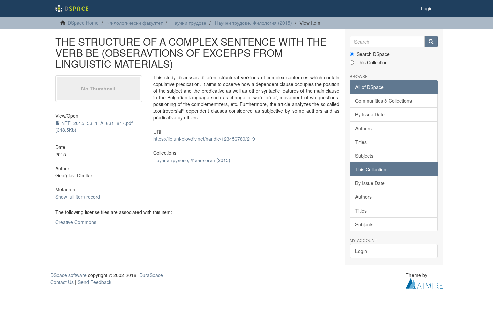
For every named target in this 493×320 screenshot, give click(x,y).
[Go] (431, 41)
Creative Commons (75, 222)
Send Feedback (94, 281)
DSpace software (68, 275)
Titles (361, 142)
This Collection (372, 62)
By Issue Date (370, 114)
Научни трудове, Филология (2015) (253, 22)
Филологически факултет (135, 22)
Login (361, 251)
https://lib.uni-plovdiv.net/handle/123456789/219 (204, 138)
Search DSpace (373, 54)
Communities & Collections (383, 100)
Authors (363, 128)
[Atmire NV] (424, 282)
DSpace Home (83, 22)
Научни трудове (188, 22)
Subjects (364, 155)
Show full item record (77, 196)
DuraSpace (151, 275)
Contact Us (62, 281)
